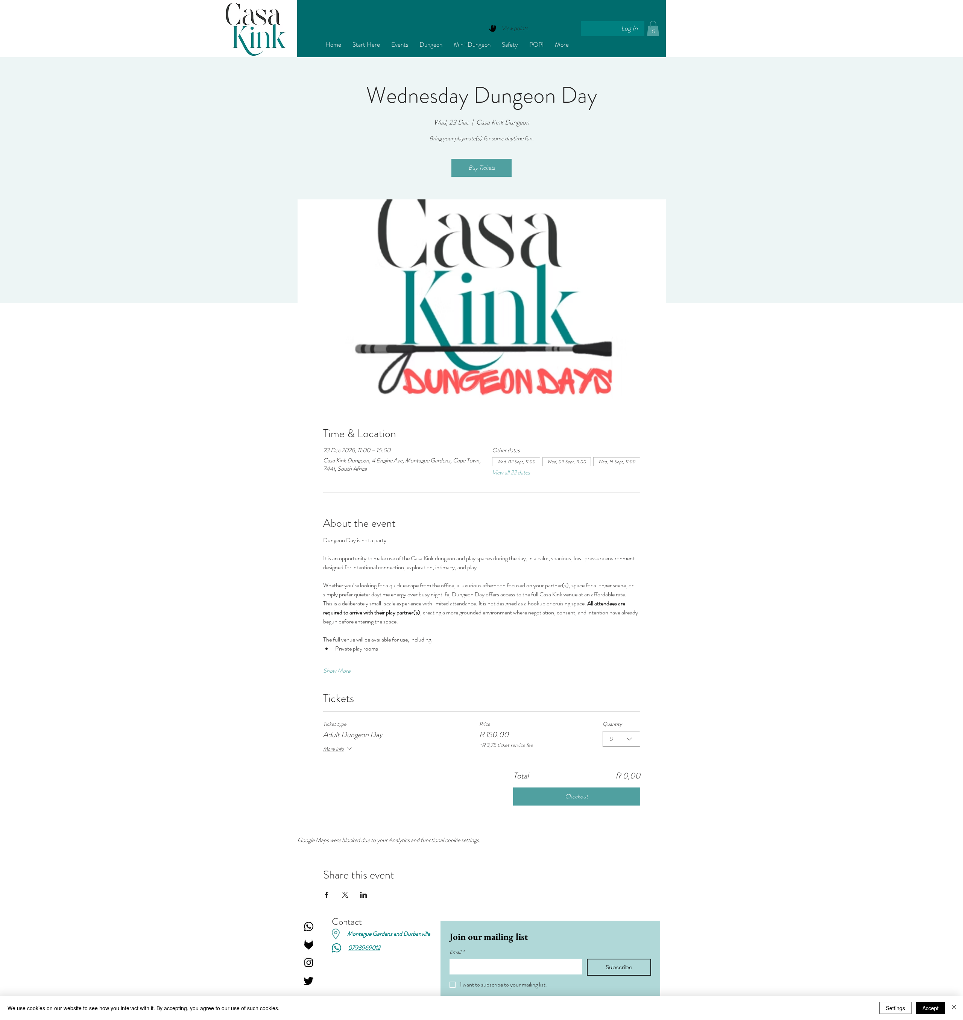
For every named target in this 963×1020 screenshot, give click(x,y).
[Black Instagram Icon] (308, 962)
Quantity (612, 724)
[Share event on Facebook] (326, 895)
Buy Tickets (481, 167)
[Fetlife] (308, 944)
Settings (895, 1008)
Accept (930, 1008)
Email (457, 952)
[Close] (953, 1008)
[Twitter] (308, 981)
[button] (653, 28)
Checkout (576, 796)
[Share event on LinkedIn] (363, 895)
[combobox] (621, 739)
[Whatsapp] (308, 926)
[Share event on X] (345, 895)
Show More (336, 671)
